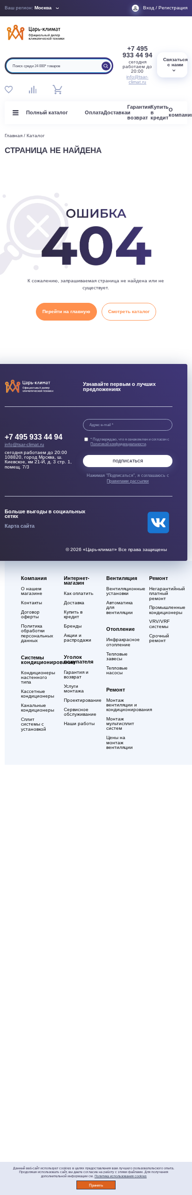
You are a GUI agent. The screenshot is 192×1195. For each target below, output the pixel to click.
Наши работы (79, 723)
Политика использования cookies (121, 1176)
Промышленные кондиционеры (166, 610)
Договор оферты (30, 614)
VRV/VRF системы (159, 624)
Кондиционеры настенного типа (38, 678)
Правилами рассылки (128, 481)
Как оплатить (78, 593)
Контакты (31, 603)
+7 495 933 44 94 (137, 51)
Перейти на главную (66, 311)
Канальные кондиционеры (37, 708)
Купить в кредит (73, 614)
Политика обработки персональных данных (37, 633)
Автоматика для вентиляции (119, 608)
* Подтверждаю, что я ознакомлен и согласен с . (129, 441)
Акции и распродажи (77, 638)
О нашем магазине (31, 591)
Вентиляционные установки (123, 591)
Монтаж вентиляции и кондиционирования (123, 705)
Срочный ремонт (159, 638)
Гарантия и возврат (76, 674)
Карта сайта (19, 526)
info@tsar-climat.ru (137, 79)
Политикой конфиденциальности (118, 443)
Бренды (73, 626)
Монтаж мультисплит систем (120, 724)
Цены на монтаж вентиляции (119, 742)
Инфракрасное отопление (123, 642)
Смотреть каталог (129, 311)
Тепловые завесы (117, 656)
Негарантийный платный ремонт (166, 594)
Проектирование (81, 700)
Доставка (115, 112)
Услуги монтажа (74, 688)
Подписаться (128, 461)
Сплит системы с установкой (33, 724)
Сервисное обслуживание (80, 712)
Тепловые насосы (117, 670)
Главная (13, 135)
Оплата (94, 112)
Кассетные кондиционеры (37, 694)
